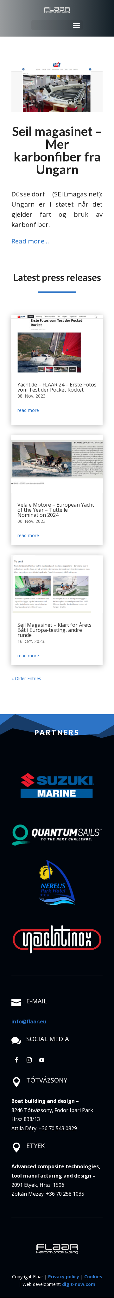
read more (28, 410)
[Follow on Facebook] (16, 1060)
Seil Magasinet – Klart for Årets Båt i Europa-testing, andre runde (54, 630)
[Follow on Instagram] (29, 1060)
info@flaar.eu (28, 1021)
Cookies (93, 1277)
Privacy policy (63, 1277)
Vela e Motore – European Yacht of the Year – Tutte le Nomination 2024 (55, 509)
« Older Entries (26, 678)
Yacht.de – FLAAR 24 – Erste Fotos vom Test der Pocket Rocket (57, 387)
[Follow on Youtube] (42, 1060)
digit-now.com (78, 1284)
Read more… (30, 241)
